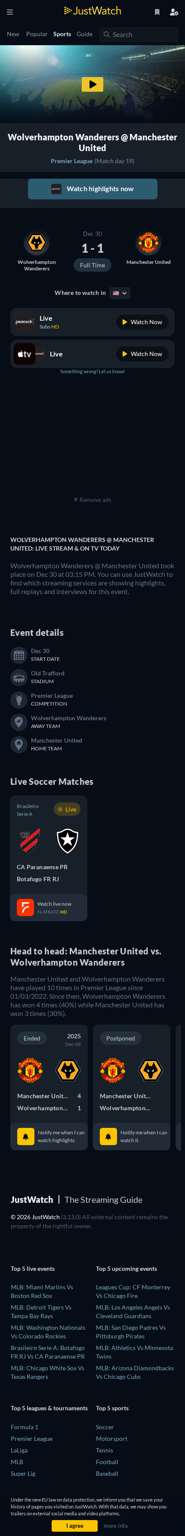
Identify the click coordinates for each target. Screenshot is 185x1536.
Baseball (107, 1473)
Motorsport (111, 1438)
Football (107, 1461)
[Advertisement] (92, 440)
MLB (17, 1461)
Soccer (105, 1427)
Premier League (71, 160)
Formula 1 (24, 1427)
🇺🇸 (116, 293)
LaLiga (19, 1450)
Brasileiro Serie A (28, 810)
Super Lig (23, 1473)
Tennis (104, 1450)
